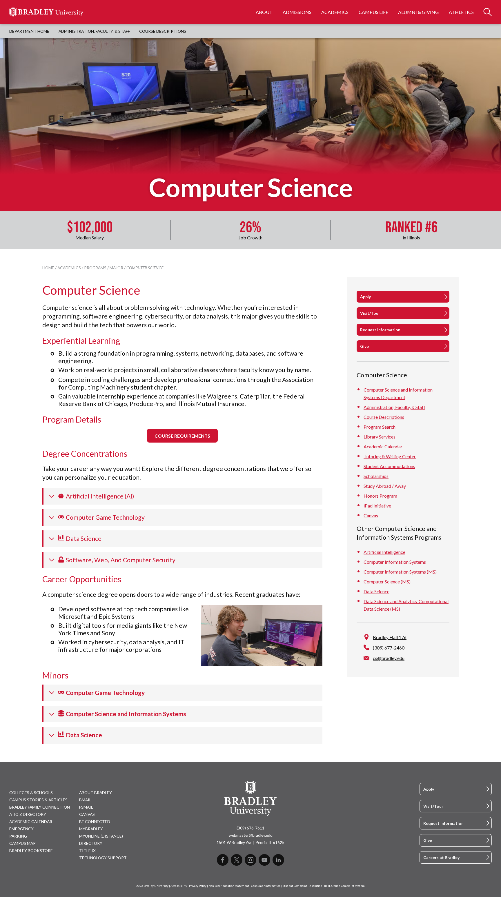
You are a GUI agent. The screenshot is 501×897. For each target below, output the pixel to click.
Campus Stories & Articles (38, 799)
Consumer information (266, 885)
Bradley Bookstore (31, 850)
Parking (18, 836)
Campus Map (22, 843)
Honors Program (380, 495)
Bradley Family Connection (39, 807)
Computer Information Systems (395, 561)
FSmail (86, 807)
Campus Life (373, 12)
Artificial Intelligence (384, 551)
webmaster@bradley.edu (251, 835)
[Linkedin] (278, 860)
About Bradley (95, 792)
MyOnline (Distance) (101, 836)
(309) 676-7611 (250, 827)
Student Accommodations (389, 466)
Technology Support (103, 857)
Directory (90, 843)
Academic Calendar (383, 446)
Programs (95, 267)
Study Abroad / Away (385, 486)
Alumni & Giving (418, 12)
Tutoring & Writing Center (390, 456)
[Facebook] (222, 860)
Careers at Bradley (441, 857)
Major (116, 267)
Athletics (461, 12)
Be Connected (94, 821)
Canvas (371, 515)
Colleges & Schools (31, 792)
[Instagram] (250, 860)
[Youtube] (264, 860)
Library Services (379, 436)
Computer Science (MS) (387, 581)
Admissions (297, 12)
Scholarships (376, 476)
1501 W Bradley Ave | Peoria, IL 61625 (250, 842)
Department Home (29, 31)
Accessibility (178, 885)
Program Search (379, 427)
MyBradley (91, 828)
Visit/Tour (370, 313)
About (264, 12)
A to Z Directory (27, 814)
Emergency (21, 828)
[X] (236, 860)
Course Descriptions (162, 31)
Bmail (85, 799)
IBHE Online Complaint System (344, 885)
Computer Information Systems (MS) (400, 571)
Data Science (376, 591)
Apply (365, 296)
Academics (334, 12)
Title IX (87, 850)
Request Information (380, 329)
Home (48, 267)
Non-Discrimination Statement (228, 885)
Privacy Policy (197, 885)
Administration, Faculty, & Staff (94, 31)
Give (364, 346)
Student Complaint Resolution (302, 885)
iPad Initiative (377, 505)
